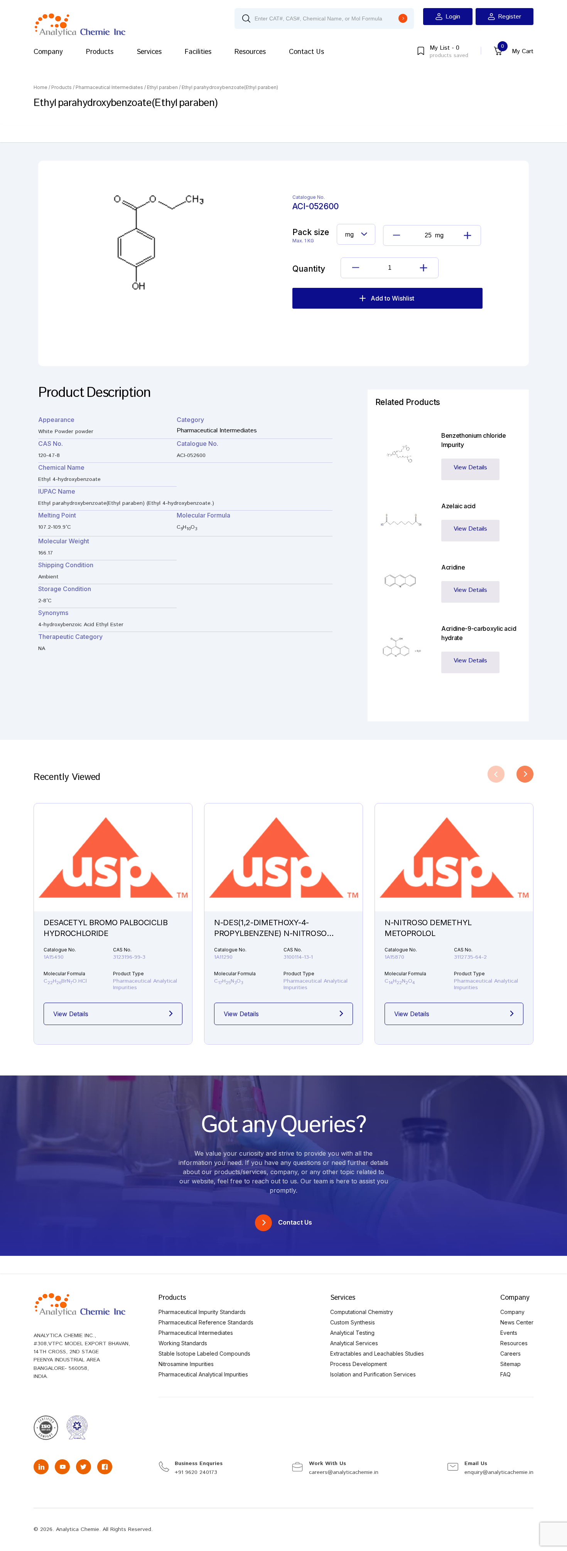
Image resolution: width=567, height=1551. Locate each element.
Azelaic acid (458, 506)
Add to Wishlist (392, 298)
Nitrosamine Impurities (186, 1364)
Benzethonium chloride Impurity (473, 440)
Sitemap (510, 1364)
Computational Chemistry (361, 1312)
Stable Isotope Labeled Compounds (204, 1353)
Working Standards (183, 1343)
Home (40, 87)
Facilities (198, 52)
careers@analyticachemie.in (343, 1472)
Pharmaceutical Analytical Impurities (203, 1374)
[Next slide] (524, 774)
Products (99, 52)
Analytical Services (354, 1343)
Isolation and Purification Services (373, 1374)
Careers (510, 1353)
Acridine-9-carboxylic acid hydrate (478, 633)
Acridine (453, 567)
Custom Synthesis (352, 1322)
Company (48, 52)
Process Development (358, 1364)
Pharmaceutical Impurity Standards (202, 1312)
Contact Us (306, 52)
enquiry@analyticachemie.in (498, 1472)
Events (508, 1332)
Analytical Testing (352, 1332)
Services (149, 52)
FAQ (505, 1374)
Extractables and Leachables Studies (377, 1353)
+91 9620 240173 (196, 1472)
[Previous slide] (496, 774)
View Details (470, 467)
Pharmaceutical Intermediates (109, 87)
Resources (250, 52)
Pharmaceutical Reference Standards (206, 1322)
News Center (516, 1322)
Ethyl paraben (162, 87)
